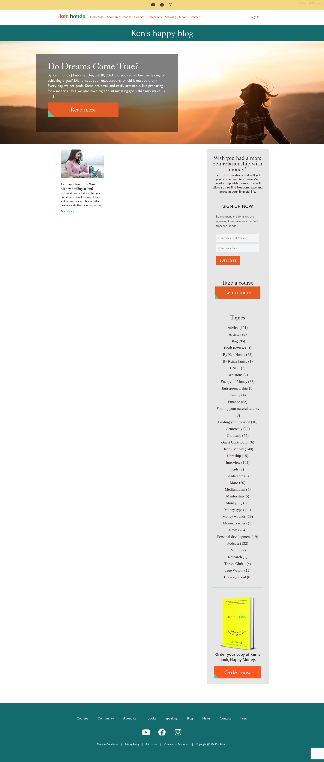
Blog (234, 341)
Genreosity (234, 429)
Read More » (67, 211)
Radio (234, 550)
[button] (255, 17)
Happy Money (233, 449)
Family (235, 395)
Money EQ (234, 503)
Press (244, 718)
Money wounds (234, 516)
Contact (195, 17)
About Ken (113, 17)
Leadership (234, 476)
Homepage (97, 17)
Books (127, 17)
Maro (234, 483)
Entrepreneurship (235, 388)
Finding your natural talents (238, 408)
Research (235, 557)
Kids (234, 469)
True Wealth (234, 570)
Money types (234, 510)
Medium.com (235, 489)
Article (234, 334)
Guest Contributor (235, 442)
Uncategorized (235, 577)
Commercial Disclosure (310, 3)
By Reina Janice (235, 361)
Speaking (170, 17)
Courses (139, 17)
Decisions (234, 375)
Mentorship (235, 496)
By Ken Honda (234, 354)
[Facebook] (162, 5)
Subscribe (228, 260)
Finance (234, 402)
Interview (233, 462)
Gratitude (234, 435)
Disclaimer (151, 744)
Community (155, 17)
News (182, 17)
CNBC (235, 368)
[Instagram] (170, 5)
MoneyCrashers (235, 523)
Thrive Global (235, 564)
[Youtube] (153, 5)
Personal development (234, 537)
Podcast (233, 543)
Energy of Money (234, 381)
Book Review (234, 348)
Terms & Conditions (109, 744)
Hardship (234, 456)
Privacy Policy (133, 744)
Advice (233, 327)
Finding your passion (234, 422)
